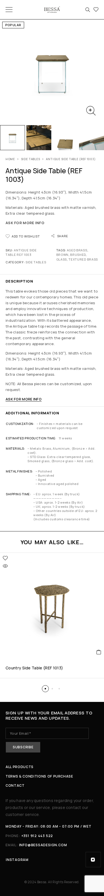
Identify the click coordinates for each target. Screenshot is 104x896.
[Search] (87, 9)
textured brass (83, 259)
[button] (45, 688)
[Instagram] (93, 859)
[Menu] (9, 9)
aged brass (77, 250)
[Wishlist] (95, 10)
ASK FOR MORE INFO (25, 222)
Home (10, 159)
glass (61, 259)
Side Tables (30, 159)
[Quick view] (5, 565)
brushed (78, 255)
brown (62, 255)
